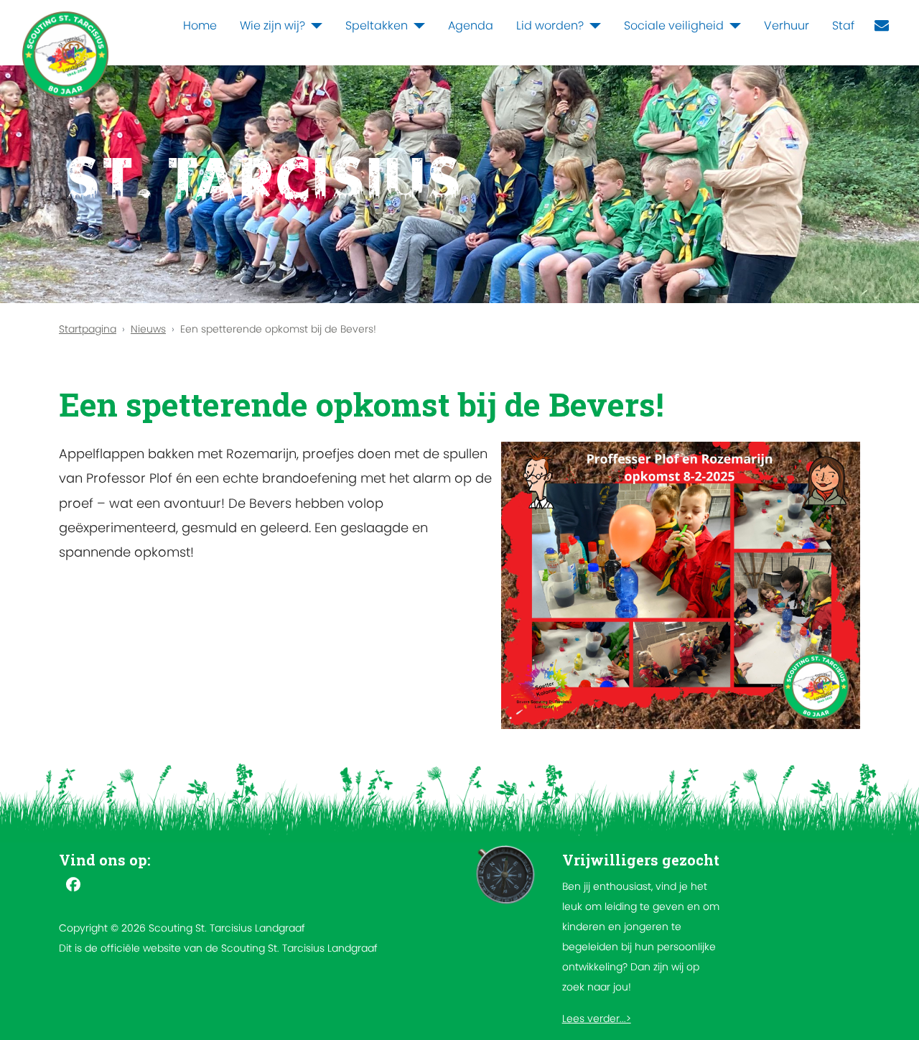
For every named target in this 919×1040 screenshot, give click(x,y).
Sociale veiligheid (674, 25)
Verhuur (786, 25)
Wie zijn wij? (272, 25)
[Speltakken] (416, 25)
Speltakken (376, 25)
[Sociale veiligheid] (732, 25)
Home (200, 25)
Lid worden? (550, 25)
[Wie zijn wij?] (313, 25)
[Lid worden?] (592, 25)
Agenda (470, 25)
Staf (843, 25)
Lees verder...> (596, 1018)
